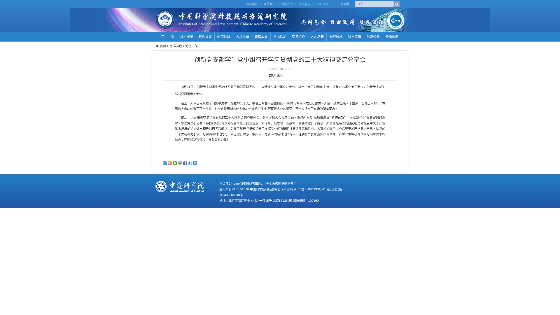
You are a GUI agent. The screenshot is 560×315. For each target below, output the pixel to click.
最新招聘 (392, 36)
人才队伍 (242, 36)
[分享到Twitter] (190, 163)
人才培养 (317, 36)
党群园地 (336, 36)
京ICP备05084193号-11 (310, 189)
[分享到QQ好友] (180, 163)
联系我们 (269, 4)
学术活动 (279, 36)
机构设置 (205, 36)
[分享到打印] (195, 163)
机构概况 (186, 36)
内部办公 (287, 4)
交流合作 (298, 36)
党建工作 (191, 46)
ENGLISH (322, 4)
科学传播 (354, 36)
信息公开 (373, 36)
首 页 (167, 36)
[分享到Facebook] (185, 163)
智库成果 (261, 36)
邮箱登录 (304, 4)
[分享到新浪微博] (170, 163)
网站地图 (252, 4)
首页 (163, 46)
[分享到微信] (175, 163)
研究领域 (223, 36)
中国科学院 (342, 4)
